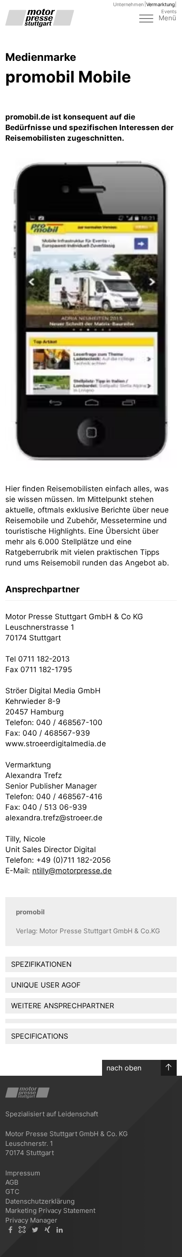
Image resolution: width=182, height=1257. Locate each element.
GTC (12, 1191)
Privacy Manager (31, 1220)
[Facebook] (10, 1230)
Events (169, 11)
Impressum (22, 1173)
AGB (12, 1182)
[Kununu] (22, 1230)
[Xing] (47, 1230)
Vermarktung (160, 4)
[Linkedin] (59, 1230)
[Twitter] (35, 1230)
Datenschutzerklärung (40, 1201)
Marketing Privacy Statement (50, 1210)
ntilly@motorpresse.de (72, 870)
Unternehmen (128, 4)
